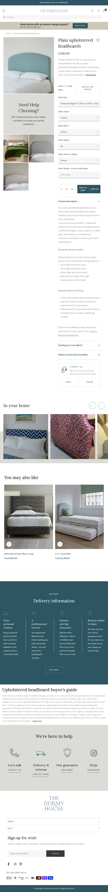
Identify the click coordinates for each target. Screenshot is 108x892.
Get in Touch (80, 25)
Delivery (54, 670)
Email (69, 382)
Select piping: (63, 140)
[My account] (92, 10)
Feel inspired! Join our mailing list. (54, 2)
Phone (89, 382)
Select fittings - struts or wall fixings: (73, 168)
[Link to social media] (9, 864)
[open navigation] (3, 11)
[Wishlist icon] (97, 11)
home (8, 33)
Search (10, 17)
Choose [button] (64, 132)
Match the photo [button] (88, 88)
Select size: (62, 97)
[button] (97, 40)
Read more (91, 74)
